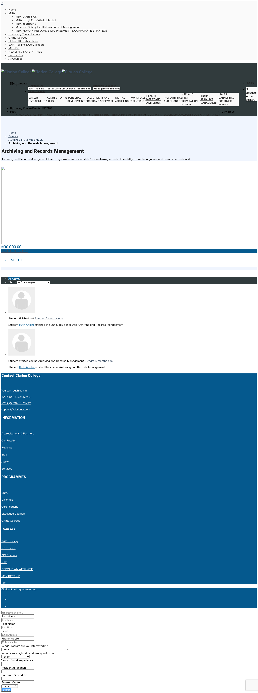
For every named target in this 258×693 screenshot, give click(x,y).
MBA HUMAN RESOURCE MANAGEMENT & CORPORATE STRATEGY (61, 30)
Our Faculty (8, 440)
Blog (4, 454)
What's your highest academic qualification (28, 653)
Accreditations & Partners (17, 433)
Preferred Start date (14, 675)
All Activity (14, 278)
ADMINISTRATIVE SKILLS (25, 139)
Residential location (13, 667)
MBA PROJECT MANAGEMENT (35, 20)
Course (13, 136)
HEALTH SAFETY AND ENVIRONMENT (154, 99)
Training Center (11, 682)
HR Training (83, 88)
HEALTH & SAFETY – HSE (25, 51)
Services (6, 468)
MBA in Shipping (25, 23)
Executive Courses (13, 513)
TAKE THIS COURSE (14, 251)
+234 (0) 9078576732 (16, 403)
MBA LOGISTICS (26, 16)
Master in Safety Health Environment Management (47, 27)
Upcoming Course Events (24, 34)
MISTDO (13, 48)
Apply (5, 461)
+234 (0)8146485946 (15, 397)
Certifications (35, 85)
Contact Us (15, 55)
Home (12, 9)
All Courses (15, 58)
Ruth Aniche (27, 324)
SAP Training (36, 88)
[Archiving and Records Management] (67, 243)
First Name (8, 616)
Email (4, 631)
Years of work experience (17, 660)
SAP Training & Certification (26, 44)
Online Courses (17, 37)
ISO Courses (9, 555)
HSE (48, 88)
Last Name (8, 623)
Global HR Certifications (23, 41)
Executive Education (104, 85)
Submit (6, 689)
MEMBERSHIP (10, 576)
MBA (11, 13)
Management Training (107, 88)
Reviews (6, 447)
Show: (12, 282)
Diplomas (7, 499)
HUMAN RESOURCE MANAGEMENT (209, 99)
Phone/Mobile (10, 638)
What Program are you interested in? (24, 646)
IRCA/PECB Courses (63, 88)
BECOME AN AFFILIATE (17, 569)
